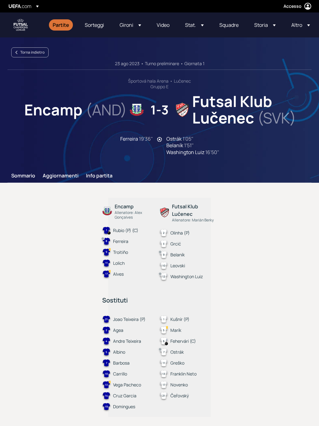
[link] (61, 25)
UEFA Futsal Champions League (20, 25)
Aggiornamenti (61, 176)
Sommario (23, 176)
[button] (130, 25)
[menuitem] (61, 25)
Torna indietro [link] (32, 52)
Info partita (99, 176)
